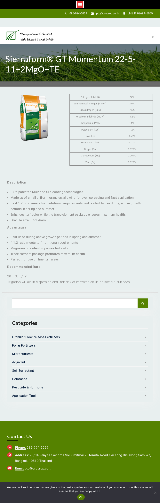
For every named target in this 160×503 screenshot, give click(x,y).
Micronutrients (23, 354)
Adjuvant (18, 362)
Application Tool (24, 396)
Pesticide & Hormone (27, 387)
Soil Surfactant (23, 370)
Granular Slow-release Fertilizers (36, 337)
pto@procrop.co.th (107, 13)
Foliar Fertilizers (24, 345)
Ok (81, 497)
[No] (155, 493)
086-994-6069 (78, 13)
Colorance (19, 379)
